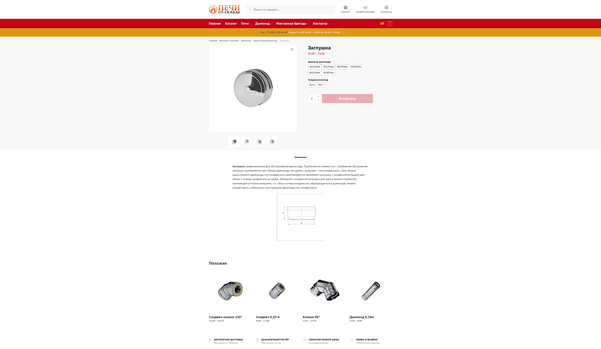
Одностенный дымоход (265, 40)
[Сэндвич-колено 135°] (230, 291)
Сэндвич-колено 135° (225, 317)
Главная (213, 40)
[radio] (314, 66)
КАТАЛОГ (345, 11)
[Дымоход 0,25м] (371, 291)
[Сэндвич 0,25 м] (277, 291)
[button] (292, 49)
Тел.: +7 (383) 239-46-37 (274, 32)
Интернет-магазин (229, 40)
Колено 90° (311, 317)
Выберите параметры (230, 327)
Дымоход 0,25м (362, 317)
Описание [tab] (301, 157)
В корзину (347, 98)
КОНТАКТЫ (386, 11)
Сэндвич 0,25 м (268, 317)
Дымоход (246, 40)
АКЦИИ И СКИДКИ (365, 11)
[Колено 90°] (324, 291)
